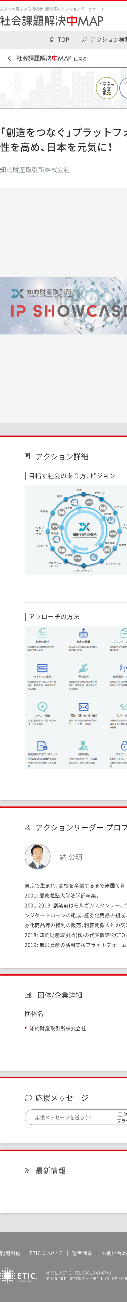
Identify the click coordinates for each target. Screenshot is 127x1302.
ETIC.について (46, 1253)
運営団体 (82, 1253)
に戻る (80, 59)
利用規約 (10, 1253)
